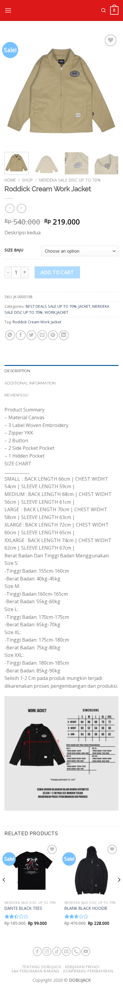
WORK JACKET (56, 312)
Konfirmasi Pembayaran (88, 971)
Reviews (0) (16, 395)
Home (10, 180)
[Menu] (8, 10)
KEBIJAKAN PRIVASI (82, 966)
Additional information (30, 383)
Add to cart (57, 272)
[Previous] (14, 90)
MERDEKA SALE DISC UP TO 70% (70, 180)
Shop (27, 180)
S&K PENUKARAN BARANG (35, 971)
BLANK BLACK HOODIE (85, 908)
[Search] (103, 10)
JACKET (84, 306)
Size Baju (13, 250)
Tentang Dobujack (41, 966)
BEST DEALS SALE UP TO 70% (51, 306)
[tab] (61, 371)
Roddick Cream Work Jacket (37, 322)
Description (17, 371)
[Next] (108, 90)
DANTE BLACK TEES (23, 908)
